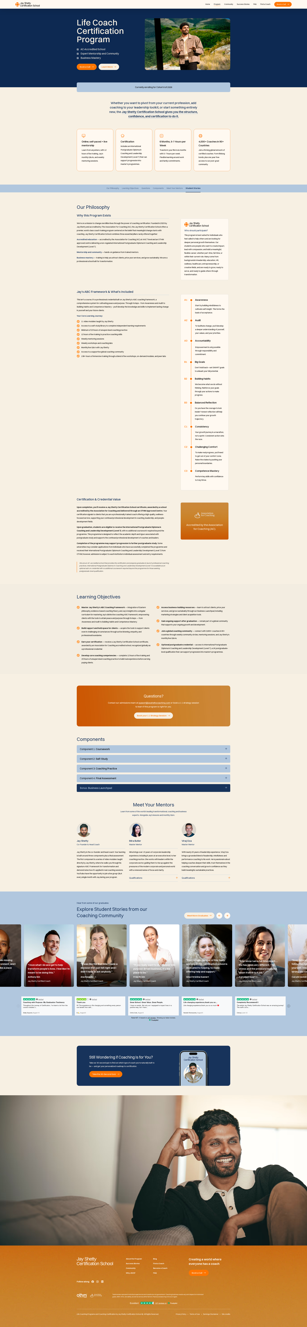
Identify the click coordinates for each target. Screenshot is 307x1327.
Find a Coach (265, 4)
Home (207, 4)
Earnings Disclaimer (210, 1314)
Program (217, 4)
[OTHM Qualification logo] (82, 1295)
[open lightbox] (49, 955)
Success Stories (243, 4)
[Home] (97, 1261)
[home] (27, 4)
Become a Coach (160, 1268)
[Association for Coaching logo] (96, 1295)
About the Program (134, 1259)
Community (228, 4)
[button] (219, 916)
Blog (155, 1259)
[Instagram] (97, 1282)
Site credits (226, 1314)
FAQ (255, 4)
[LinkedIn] (102, 1282)
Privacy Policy (181, 1314)
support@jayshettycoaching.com (154, 702)
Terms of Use (195, 1314)
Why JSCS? (130, 1273)
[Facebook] (92, 1282)
